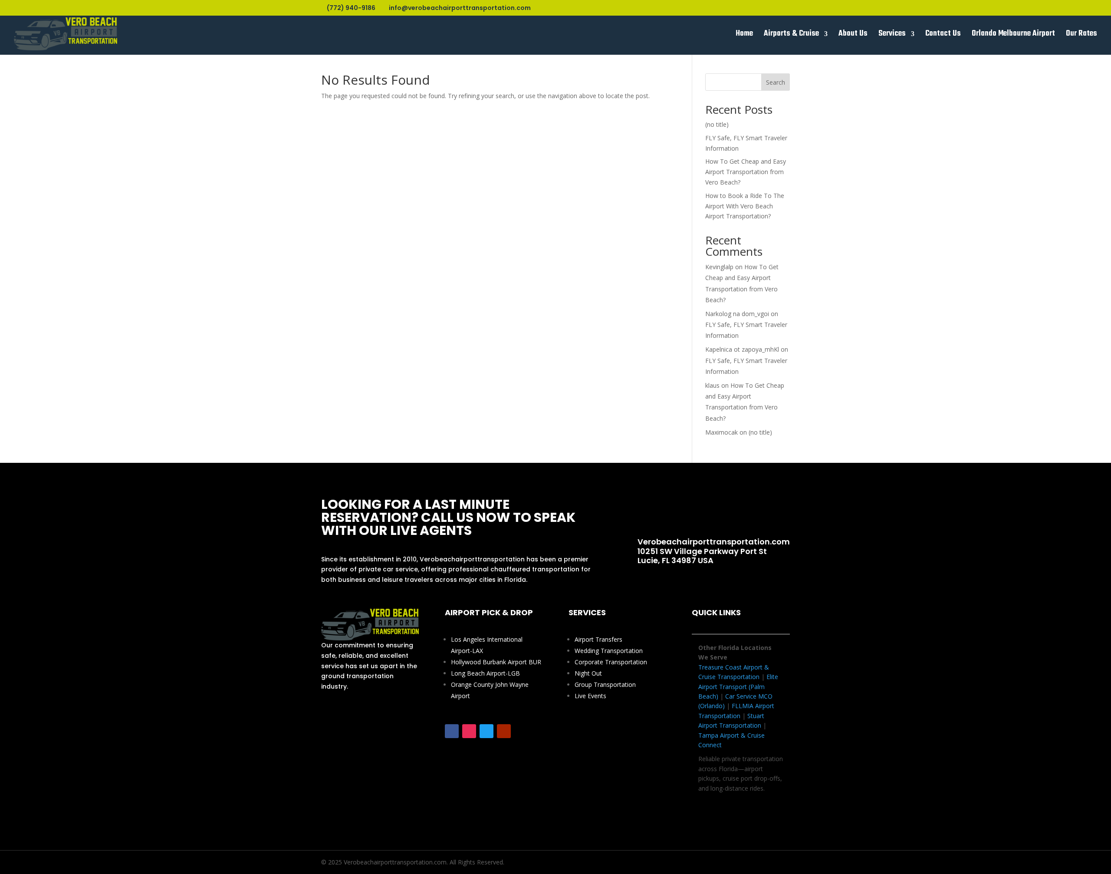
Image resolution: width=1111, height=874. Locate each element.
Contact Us (943, 35)
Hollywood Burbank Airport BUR (496, 662)
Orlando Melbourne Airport (1013, 35)
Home (744, 35)
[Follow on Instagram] (469, 731)
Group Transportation (605, 684)
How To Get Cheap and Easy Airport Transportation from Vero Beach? (745, 171)
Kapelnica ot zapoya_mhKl (742, 349)
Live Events (590, 696)
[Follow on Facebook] (452, 731)
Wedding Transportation (609, 650)
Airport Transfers (598, 639)
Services (892, 35)
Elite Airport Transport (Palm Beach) (738, 686)
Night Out (588, 673)
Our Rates (1081, 35)
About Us (853, 35)
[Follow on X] (486, 731)
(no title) (717, 124)
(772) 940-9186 (706, 510)
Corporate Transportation (611, 662)
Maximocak (721, 432)
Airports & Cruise (791, 35)
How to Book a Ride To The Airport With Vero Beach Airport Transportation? (744, 206)
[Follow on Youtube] (504, 731)
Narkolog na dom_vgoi (737, 314)
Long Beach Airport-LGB (485, 673)
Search (775, 82)
